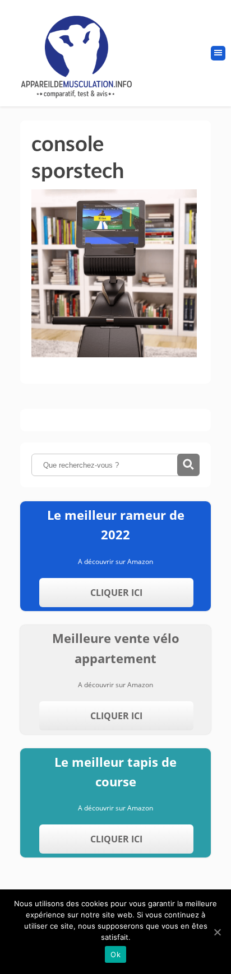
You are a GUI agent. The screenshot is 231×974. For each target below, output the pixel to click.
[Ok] (217, 932)
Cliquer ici (116, 592)
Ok (115, 954)
